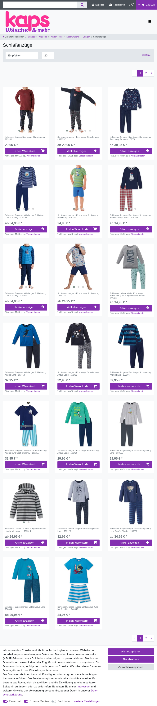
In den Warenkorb (24, 150)
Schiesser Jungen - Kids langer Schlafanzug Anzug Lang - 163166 (130, 373)
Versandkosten (33, 156)
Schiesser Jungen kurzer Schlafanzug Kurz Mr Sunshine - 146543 (77, 608)
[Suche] (82, 5)
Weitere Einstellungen (87, 701)
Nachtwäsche (72, 37)
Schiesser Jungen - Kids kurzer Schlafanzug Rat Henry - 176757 (78, 216)
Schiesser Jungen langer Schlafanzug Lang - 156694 (26, 608)
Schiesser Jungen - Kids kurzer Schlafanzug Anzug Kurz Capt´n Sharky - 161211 (26, 451)
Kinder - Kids (56, 37)
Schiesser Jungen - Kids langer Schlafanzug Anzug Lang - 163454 (25, 373)
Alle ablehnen (131, 659)
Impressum (83, 686)
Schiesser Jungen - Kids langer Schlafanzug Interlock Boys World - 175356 (130, 216)
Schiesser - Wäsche (37, 37)
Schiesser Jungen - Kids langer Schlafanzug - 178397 (78, 138)
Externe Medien (39, 701)
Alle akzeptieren (131, 651)
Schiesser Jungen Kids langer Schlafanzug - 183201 (25, 138)
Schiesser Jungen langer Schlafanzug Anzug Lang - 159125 (78, 529)
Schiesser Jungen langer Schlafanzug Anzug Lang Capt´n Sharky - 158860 (130, 529)
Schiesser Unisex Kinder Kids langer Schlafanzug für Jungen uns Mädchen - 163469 (128, 295)
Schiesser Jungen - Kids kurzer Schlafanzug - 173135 (78, 294)
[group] (26, 110)
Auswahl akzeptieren (130, 666)
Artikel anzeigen (77, 150)
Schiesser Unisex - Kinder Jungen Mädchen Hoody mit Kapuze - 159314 (25, 529)
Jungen (86, 37)
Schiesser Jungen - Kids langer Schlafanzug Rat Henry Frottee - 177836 (130, 138)
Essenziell (15, 701)
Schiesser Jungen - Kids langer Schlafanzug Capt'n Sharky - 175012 (25, 294)
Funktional (64, 701)
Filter (148, 55)
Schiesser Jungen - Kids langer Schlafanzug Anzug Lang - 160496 (78, 451)
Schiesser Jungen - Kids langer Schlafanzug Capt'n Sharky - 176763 (25, 216)
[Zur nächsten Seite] (151, 73)
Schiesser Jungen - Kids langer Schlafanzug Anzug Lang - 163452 (78, 373)
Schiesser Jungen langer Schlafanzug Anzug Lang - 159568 (130, 451)
